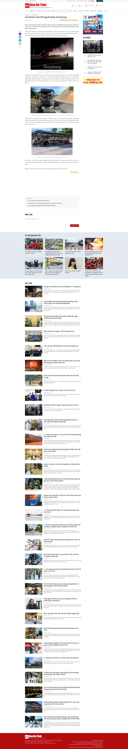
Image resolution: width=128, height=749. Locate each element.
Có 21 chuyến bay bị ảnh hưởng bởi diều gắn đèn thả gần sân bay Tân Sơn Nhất (62, 688)
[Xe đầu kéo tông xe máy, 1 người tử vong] (74, 244)
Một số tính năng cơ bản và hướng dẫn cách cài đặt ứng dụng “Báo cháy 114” (62, 362)
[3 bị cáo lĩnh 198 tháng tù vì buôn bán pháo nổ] (33, 351)
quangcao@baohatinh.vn (90, 747)
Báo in (82, 5)
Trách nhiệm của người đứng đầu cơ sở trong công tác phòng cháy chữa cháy (53, 272)
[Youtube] (92, 1)
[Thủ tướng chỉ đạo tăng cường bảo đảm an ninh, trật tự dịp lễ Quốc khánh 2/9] (54, 244)
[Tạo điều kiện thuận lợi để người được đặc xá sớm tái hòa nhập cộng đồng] (33, 424)
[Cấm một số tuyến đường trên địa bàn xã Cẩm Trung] (33, 380)
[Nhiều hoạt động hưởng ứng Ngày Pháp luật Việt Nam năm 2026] (33, 454)
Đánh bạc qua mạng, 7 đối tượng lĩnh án (94, 67)
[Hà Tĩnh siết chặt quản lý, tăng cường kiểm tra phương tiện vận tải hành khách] (33, 589)
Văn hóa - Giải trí (56, 10)
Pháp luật (63, 10)
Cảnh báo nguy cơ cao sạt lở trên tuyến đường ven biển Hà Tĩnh (62, 436)
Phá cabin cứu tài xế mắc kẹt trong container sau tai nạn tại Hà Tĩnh (33, 272)
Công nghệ (93, 10)
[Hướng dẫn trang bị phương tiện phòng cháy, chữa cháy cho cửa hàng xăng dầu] (33, 306)
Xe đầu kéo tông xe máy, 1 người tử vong (94, 55)
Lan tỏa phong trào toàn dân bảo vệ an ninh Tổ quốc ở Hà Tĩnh (62, 570)
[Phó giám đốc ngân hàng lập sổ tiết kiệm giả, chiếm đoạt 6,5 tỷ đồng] (33, 321)
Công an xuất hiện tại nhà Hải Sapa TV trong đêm (94, 72)
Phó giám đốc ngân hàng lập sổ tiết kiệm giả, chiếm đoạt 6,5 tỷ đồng (94, 62)
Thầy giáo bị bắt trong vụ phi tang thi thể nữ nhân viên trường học (60, 600)
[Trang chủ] (26, 10)
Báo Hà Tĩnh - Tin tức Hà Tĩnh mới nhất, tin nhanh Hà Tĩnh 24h (38, 5)
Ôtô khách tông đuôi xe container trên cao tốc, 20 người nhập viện (61, 555)
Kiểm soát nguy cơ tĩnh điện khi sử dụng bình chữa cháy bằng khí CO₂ (93, 253)
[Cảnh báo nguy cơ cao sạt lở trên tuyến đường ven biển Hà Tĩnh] (33, 439)
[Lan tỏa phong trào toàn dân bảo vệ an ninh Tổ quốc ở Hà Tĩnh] (33, 574)
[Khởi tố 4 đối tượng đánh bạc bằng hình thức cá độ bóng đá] (33, 544)
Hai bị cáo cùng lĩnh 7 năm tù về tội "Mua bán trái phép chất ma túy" (62, 496)
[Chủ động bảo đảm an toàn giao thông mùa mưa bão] (33, 515)
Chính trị (39, 10)
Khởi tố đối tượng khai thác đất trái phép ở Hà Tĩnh (61, 629)
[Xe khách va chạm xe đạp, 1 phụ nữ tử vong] (34, 244)
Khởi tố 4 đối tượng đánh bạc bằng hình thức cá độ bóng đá (62, 541)
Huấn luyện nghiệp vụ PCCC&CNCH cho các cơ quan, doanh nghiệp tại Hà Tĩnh (61, 644)
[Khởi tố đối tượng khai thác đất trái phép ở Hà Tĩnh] (33, 633)
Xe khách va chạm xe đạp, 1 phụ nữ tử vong (33, 252)
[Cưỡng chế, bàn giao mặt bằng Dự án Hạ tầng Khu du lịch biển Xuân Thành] (33, 677)
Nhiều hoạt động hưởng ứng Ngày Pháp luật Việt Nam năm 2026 (62, 450)
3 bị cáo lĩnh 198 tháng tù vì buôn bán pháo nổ (61, 346)
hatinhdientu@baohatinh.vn (96, 744)
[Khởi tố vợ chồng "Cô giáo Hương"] (74, 263)
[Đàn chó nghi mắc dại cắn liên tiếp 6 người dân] (33, 618)
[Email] (20, 40)
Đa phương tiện (91, 5)
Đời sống (87, 10)
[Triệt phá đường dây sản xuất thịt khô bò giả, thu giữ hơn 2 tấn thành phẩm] (33, 484)
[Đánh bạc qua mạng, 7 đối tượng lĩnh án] (33, 336)
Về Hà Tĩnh (81, 10)
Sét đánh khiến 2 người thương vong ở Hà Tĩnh (93, 50)
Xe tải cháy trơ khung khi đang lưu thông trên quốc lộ (41, 205)
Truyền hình (100, 5)
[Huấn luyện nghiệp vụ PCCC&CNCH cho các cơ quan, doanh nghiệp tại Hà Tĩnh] (33, 648)
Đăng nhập (100, 0)
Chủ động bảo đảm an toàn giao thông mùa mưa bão (61, 511)
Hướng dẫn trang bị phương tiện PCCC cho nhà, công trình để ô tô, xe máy (62, 703)
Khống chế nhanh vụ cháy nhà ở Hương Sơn (62, 658)
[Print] (20, 43)
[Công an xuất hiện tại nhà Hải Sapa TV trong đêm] (33, 291)
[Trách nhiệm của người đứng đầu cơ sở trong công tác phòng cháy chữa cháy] (54, 263)
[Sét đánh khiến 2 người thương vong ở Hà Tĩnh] (93, 46)
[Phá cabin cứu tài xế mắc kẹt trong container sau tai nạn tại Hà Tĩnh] (34, 263)
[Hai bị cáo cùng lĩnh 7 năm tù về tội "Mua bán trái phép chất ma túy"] (33, 500)
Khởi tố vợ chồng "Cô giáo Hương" (73, 271)
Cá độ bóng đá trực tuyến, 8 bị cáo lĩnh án (59, 390)
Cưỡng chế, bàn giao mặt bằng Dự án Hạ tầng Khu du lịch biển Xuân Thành (61, 674)
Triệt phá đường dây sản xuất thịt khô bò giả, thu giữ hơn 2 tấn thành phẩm (62, 480)
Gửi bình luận (74, 225)
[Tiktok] (90, 1)
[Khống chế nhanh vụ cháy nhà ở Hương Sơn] (33, 662)
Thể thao (70, 10)
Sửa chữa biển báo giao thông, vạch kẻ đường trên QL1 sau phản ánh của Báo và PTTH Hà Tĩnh (62, 718)
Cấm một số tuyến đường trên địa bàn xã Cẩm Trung (61, 376)
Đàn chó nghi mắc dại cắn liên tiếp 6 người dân (61, 614)
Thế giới (75, 10)
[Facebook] (88, 1)
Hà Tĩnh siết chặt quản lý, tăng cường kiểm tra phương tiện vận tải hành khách (61, 585)
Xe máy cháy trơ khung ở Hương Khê (39, 200)
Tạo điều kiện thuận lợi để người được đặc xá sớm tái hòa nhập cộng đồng (60, 421)
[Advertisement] (52, 184)
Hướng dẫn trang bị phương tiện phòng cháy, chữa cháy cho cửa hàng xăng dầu (61, 302)
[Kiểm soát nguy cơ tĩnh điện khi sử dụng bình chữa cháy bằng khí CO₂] (94, 244)
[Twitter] (20, 37)
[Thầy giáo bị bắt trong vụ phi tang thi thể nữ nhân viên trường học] (33, 603)
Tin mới (75, 5)
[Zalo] (94, 1)
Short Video (32, 10)
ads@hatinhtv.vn (99, 747)
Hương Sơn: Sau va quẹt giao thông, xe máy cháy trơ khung (45, 203)
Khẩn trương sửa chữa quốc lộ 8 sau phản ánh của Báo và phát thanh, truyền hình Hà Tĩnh (62, 526)
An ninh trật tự (34, 14)
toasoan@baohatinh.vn (98, 745)
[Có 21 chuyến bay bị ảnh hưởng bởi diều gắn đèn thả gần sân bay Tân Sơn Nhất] (33, 692)
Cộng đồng (100, 10)
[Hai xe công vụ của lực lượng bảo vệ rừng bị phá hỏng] (33, 469)
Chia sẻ (20, 31)
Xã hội (48, 10)
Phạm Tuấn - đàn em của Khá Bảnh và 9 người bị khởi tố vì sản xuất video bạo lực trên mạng (94, 273)
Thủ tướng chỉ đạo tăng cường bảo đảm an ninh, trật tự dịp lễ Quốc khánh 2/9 (53, 253)
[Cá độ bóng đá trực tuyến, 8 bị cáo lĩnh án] (33, 395)
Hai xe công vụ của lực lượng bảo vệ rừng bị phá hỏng (62, 465)
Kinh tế (44, 10)
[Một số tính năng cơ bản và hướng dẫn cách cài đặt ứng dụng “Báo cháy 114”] (33, 365)
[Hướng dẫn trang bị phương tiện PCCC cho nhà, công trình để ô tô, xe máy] (33, 707)
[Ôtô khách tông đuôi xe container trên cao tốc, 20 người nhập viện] (33, 559)
